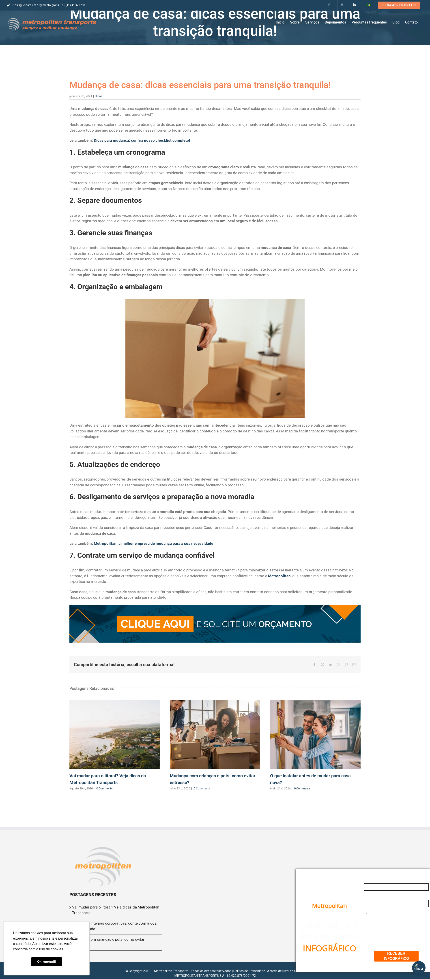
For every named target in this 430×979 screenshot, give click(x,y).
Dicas (98, 96)
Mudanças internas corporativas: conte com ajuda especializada (114, 926)
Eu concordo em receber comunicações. (387, 914)
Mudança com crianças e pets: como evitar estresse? (215, 735)
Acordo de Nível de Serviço (286, 971)
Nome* (370, 880)
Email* (369, 896)
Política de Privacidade (249, 971)
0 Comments (104, 788)
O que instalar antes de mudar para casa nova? (315, 735)
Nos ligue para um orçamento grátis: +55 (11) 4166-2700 (49, 5)
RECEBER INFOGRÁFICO (396, 955)
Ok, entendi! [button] (46, 961)
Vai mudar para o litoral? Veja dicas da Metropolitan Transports (114, 735)
